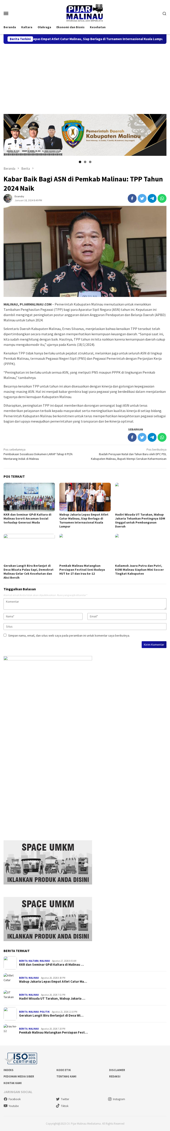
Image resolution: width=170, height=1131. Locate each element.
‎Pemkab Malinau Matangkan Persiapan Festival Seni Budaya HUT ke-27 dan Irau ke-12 (82, 570)
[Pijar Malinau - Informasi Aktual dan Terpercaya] (85, 13)
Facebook (15, 1099)
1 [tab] (80, 162)
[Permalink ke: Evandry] (8, 198)
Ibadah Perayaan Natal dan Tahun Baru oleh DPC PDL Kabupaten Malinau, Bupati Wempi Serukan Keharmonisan (128, 454)
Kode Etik (63, 1070)
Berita (23, 960)
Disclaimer (117, 1070)
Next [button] (161, 134)
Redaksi (114, 1076)
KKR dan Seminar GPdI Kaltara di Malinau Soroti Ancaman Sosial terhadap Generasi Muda (27, 518)
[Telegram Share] (152, 198)
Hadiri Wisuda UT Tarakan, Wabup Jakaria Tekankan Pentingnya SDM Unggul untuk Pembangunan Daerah (140, 520)
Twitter (65, 1099)
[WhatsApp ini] (162, 198)
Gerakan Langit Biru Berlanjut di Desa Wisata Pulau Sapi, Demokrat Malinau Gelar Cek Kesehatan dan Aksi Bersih (29, 571)
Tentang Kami (66, 1076)
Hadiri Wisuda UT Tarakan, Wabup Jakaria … (52, 999)
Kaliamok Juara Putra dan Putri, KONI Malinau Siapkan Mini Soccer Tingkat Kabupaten (139, 570)
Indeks (9, 1070)
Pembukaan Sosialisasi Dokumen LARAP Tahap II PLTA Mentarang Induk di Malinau (38, 454)
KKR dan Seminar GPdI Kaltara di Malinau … (51, 965)
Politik (45, 1011)
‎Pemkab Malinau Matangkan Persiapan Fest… (53, 1032)
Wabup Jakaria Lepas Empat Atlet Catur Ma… (53, 982)
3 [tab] (90, 162)
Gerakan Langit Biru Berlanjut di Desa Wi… (51, 1015)
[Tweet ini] (142, 198)
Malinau (45, 960)
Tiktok (64, 1106)
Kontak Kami (13, 1083)
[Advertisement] (85, 77)
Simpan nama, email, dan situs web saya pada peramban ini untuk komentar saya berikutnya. (69, 635)
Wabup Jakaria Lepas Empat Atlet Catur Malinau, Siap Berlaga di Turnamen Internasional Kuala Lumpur (83, 520)
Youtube (14, 1106)
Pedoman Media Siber (19, 1076)
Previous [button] (9, 134)
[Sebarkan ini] (132, 198)
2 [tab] (85, 162)
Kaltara (34, 960)
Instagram (119, 1099)
